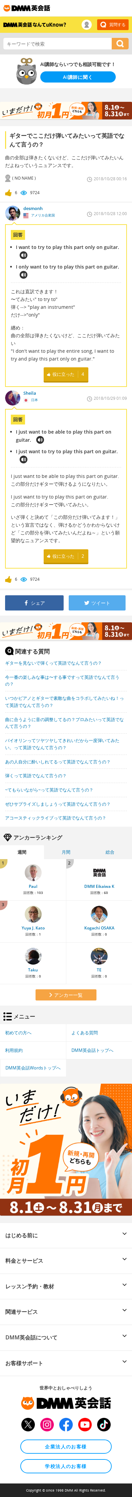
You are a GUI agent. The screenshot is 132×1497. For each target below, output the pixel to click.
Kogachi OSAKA (99, 927)
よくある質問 (84, 1033)
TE (99, 969)
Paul (33, 886)
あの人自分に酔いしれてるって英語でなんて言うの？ (58, 762)
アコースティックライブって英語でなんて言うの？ (55, 818)
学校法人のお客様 (66, 1466)
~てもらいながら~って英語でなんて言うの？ (49, 790)
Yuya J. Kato (33, 927)
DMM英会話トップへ (92, 1050)
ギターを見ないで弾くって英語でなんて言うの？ (53, 663)
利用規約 (14, 1050)
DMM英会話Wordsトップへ (33, 1068)
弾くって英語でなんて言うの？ (36, 776)
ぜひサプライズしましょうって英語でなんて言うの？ (58, 804)
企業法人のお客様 (66, 1446)
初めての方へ (18, 1033)
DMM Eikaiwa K (99, 886)
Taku (33, 969)
